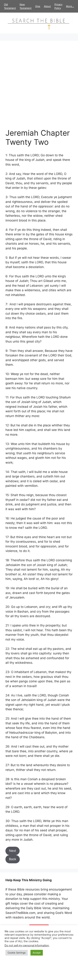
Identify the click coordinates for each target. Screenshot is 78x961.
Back (12, 859)
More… (70, 6)
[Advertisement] (39, 87)
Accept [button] (37, 952)
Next (12, 851)
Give (37, 6)
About (47, 6)
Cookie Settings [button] (17, 952)
